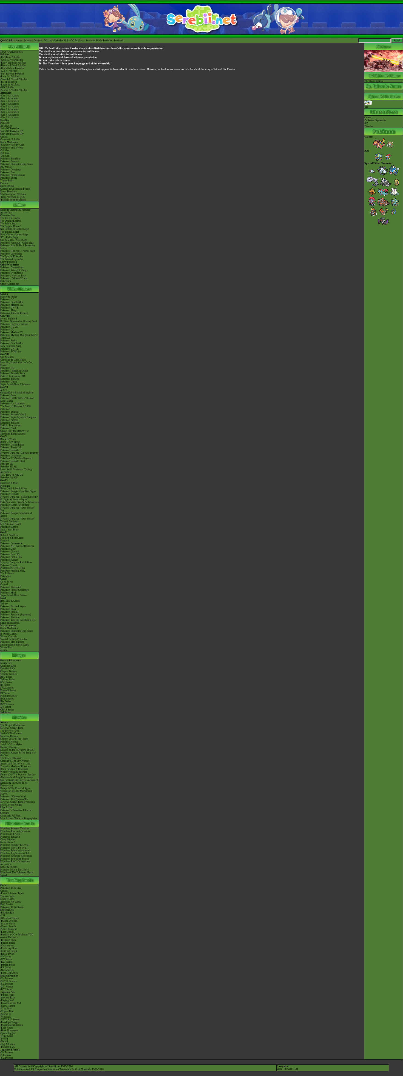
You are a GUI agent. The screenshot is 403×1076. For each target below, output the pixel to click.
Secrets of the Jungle (11, 804)
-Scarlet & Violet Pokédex (13, 90)
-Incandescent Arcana (11, 1025)
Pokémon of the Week (11, 147)
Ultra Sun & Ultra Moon (13, 359)
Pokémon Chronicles (11, 253)
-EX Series (6, 967)
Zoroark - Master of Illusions (15, 766)
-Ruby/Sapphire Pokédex (13, 62)
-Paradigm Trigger (9, 1022)
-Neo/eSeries (7, 970)
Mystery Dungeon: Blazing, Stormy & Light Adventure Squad (19, 498)
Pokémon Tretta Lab (11, 447)
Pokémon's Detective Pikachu (16, 810)
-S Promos (5, 1055)
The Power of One (9, 730)
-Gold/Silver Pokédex (11, 60)
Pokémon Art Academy (12, 403)
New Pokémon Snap (10, 346)
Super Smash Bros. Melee (13, 595)
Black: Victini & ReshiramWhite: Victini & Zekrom (14, 770)
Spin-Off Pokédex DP (11, 131)
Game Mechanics (9, 142)
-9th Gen (5, 150)
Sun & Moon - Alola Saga (13, 240)
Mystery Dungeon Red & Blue (16, 562)
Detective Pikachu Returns (14, 313)
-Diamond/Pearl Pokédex (13, 65)
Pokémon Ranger (9, 559)
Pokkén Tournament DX (13, 376)
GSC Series (6, 682)
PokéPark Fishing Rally (12, 570)
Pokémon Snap (8, 609)
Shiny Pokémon (8, 262)
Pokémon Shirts (8, 177)
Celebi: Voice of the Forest (14, 739)
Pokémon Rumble (9, 494)
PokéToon (5, 281)
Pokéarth (118, 40)
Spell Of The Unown (11, 733)
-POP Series (6, 989)
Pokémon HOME (9, 327)
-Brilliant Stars (8, 940)
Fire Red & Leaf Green (12, 537)
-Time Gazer (6, 1036)
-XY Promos (6, 986)
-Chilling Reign (8, 951)
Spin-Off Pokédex (9, 128)
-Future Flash (7, 995)
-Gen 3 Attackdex (9, 101)
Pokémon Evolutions (11, 273)
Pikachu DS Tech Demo (12, 568)
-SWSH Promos (8, 981)
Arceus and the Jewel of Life (15, 763)
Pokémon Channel (9, 551)
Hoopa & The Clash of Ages (15, 788)
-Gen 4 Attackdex (9, 103)
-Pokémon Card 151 (10, 1003)
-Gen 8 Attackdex (9, 114)
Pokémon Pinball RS (11, 557)
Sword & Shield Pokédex (99, 40)
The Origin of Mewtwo (12, 725)
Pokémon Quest (8, 381)
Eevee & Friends (9, 867)
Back (279, 1069)
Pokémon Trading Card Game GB (17, 620)
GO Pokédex (77, 40)
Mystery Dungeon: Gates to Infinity (19, 453)
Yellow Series (7, 679)
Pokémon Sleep (8, 310)
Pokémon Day (7, 172)
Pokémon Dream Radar (12, 444)
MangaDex (6, 663)
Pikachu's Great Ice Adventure (16, 856)
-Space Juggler (8, 1033)
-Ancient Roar (7, 997)
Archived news (15, 51)
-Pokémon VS (7, 1047)
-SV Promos (6, 978)
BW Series (5, 701)
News (3, 51)
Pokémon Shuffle (9, 411)
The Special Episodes (11, 256)
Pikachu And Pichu (10, 834)
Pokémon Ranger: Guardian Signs (18, 491)
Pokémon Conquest (10, 455)
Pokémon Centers (9, 161)
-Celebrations (7, 945)
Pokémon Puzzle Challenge (14, 590)
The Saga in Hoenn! (10, 226)
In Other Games (8, 633)
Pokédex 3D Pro (8, 466)
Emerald (4, 540)
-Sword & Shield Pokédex (13, 79)
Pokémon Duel (8, 428)
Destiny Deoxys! (9, 747)
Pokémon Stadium (9, 617)
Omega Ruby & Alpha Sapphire (16, 392)
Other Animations (9, 283)
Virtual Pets (6, 647)
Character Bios (8, 215)
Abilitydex (6, 125)
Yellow (4, 603)
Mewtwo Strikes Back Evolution (17, 802)
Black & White (8, 439)
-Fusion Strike (7, 942)
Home (19, 40)
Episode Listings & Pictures (15, 210)
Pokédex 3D (6, 464)
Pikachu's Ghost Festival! (13, 847)
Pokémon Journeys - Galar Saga (16, 242)
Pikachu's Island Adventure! (15, 850)
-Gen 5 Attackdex (9, 106)
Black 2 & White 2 (10, 442)
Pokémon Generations (12, 267)
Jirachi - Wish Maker (11, 744)
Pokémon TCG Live (10, 351)
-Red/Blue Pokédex (10, 57)
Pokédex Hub (61, 40)
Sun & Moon (7, 357)
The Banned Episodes (11, 259)
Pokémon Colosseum (11, 543)
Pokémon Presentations (12, 175)
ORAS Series (7, 709)
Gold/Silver (6, 581)
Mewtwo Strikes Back (11, 728)
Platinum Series (8, 696)
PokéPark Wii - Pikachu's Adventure (19, 502)
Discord (48, 40)
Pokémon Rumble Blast (12, 461)
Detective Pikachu (9, 379)
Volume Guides (8, 674)
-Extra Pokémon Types (12, 893)
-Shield (4, 1041)
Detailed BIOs (7, 668)
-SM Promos (6, 984)
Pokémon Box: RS (9, 554)
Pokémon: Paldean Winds (13, 278)
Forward (288, 1069)
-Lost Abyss (6, 1027)
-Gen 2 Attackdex (9, 98)
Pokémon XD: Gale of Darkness (17, 546)
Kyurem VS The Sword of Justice (17, 774)
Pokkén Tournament (10, 425)
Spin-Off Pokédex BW (12, 134)
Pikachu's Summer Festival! (14, 845)
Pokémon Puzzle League (13, 606)
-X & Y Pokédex (9, 71)
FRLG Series (7, 687)
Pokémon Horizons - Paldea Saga (17, 251)
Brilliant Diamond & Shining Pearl (18, 321)
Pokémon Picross (9, 420)
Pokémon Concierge (10, 169)
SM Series (5, 712)
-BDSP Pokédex (8, 82)
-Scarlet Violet (7, 923)
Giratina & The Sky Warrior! (15, 761)
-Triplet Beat (7, 1011)
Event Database (8, 191)
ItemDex (4, 120)
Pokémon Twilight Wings (14, 270)
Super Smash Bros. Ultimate (15, 384)
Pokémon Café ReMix (11, 302)
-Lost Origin (7, 932)
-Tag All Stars (7, 1044)
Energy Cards (7, 899)
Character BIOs (8, 665)
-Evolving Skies (9, 948)
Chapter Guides (8, 671)
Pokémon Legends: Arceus (14, 324)
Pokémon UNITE (9, 307)
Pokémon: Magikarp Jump (14, 370)
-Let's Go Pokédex (10, 76)
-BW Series (6, 962)
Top (296, 1069)
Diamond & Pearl (9, 483)
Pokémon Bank (8, 395)
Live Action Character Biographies (18, 818)
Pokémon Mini (8, 592)
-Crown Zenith (8, 926)
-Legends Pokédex (10, 84)
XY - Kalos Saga (9, 237)
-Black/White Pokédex (12, 68)
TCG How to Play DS (11, 474)
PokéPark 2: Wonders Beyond (16, 458)
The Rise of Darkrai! (11, 758)
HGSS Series (7, 698)
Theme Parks (7, 180)
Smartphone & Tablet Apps (14, 644)
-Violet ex (5, 1016)
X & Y (3, 390)
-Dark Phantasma (9, 1030)
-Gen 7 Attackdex (9, 112)
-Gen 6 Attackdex (9, 109)
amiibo (4, 650)
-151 (2, 915)
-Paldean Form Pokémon (13, 199)
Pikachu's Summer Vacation (14, 828)
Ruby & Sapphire (9, 535)
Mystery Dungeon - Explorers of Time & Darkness (17, 520)
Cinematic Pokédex (10, 139)
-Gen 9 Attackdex (9, 117)
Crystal (4, 584)
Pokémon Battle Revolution (15, 505)
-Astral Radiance (9, 937)
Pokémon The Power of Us (14, 799)
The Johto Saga (8, 223)
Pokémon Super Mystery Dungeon (18, 417)
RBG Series (6, 676)
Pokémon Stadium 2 (10, 587)
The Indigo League (10, 218)
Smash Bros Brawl (9, 529)
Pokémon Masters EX (11, 305)
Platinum (5, 485)
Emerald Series (8, 690)
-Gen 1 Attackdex (9, 95)
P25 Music (6, 166)
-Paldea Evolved (9, 921)
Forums (28, 40)
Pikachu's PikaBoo (10, 836)
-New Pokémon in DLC (12, 197)
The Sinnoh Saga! (9, 231)
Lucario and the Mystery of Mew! (17, 750)
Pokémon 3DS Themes (12, 642)
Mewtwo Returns (9, 736)
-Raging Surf (7, 1000)
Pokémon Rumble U (10, 450)
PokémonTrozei (8, 565)
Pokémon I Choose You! (13, 796)
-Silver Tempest (8, 929)
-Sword (4, 1038)
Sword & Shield (8, 318)
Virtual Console (8, 636)
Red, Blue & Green (10, 601)
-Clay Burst (6, 1008)
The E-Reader (7, 573)
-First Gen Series (9, 973)
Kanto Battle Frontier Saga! (14, 229)
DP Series (5, 693)
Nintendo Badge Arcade (12, 433)
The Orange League (10, 220)
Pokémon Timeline (10, 158)
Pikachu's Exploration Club (15, 853)
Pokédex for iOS (9, 477)
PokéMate (5, 576)
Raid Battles (6, 904)
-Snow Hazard (7, 1005)
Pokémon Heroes (9, 741)
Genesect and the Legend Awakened (19, 780)
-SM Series (6, 956)
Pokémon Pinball (9, 611)
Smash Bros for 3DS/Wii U (14, 431)
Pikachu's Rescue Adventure (15, 831)
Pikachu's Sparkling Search (14, 858)
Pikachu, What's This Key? (14, 869)
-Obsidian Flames (9, 918)
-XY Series (6, 959)
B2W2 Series (7, 704)
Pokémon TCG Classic (12, 907)
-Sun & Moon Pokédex (12, 73)
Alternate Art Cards (10, 901)
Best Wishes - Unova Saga (14, 234)
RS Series (5, 685)
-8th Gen (5, 153)
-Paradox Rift (7, 912)
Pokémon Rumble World (13, 414)
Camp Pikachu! (8, 839)
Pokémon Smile (8, 340)
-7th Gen (5, 156)
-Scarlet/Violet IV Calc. (12, 145)
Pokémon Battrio (9, 527)
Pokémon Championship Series (16, 164)
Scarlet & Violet (8, 296)
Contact (38, 40)
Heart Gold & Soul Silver (13, 488)
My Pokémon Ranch (10, 524)
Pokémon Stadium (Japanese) (15, 614)
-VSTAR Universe (9, 1019)
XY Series (5, 707)
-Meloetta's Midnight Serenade (16, 777)
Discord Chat (7, 186)
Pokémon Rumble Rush (12, 373)
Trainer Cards (7, 896)
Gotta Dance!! (7, 842)
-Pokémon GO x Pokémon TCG (16, 934)
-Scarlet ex (5, 1014)
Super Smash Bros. (10, 622)
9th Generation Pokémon (13, 194)
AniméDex (6, 212)
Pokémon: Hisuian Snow (13, 275)
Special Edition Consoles (13, 639)
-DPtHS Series (7, 964)
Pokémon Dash (8, 548)
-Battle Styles (7, 953)
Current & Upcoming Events (15, 188)
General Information (11, 660)
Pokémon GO (7, 299)
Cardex (4, 136)
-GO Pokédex (7, 87)
